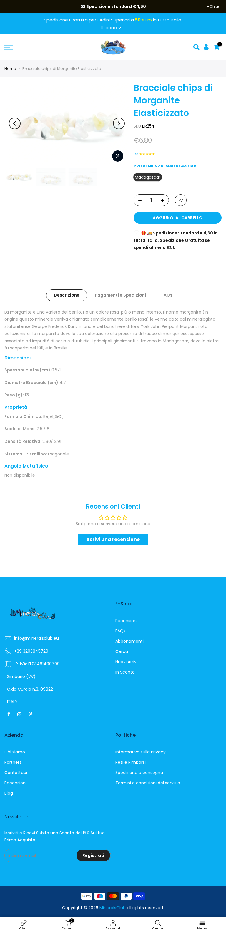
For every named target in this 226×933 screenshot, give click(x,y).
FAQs (166, 295)
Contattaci (15, 772)
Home (10, 68)
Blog (8, 793)
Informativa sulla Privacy (140, 752)
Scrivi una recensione (113, 539)
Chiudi (13, 6)
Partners (12, 762)
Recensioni (126, 621)
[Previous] (15, 123)
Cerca (121, 651)
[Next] (119, 123)
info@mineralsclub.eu (36, 638)
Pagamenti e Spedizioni (120, 295)
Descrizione (66, 295)
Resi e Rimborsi (130, 762)
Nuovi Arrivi (126, 662)
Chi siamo (14, 752)
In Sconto (125, 672)
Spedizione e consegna (139, 772)
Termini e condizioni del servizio (147, 783)
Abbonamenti (129, 641)
